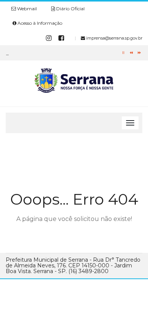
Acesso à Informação (39, 23)
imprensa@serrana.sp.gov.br (113, 38)
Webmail (26, 8)
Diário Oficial (70, 8)
